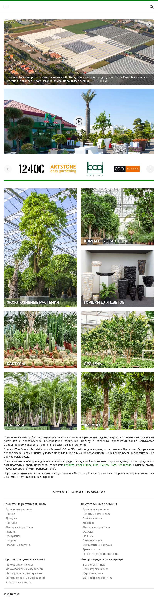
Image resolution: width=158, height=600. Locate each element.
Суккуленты (13, 536)
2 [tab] (9, 22)
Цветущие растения (18, 544)
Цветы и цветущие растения (100, 553)
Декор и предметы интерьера (102, 559)
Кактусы (11, 522)
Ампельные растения (19, 509)
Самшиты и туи (92, 540)
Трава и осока (92, 549)
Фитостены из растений (98, 577)
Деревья (88, 522)
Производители (95, 491)
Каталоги (77, 491)
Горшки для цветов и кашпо (24, 559)
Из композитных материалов (24, 569)
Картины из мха (93, 573)
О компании (60, 491)
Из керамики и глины (19, 564)
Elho (95, 464)
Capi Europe (84, 464)
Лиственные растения (20, 527)
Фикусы (11, 540)
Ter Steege (124, 464)
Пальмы (11, 531)
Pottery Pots (108, 464)
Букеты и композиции (97, 513)
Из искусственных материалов (25, 577)
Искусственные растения (99, 504)
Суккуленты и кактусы (97, 544)
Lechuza (69, 464)
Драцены (12, 518)
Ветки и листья (92, 518)
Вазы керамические (95, 569)
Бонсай (10, 513)
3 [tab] (11, 22)
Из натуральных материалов (24, 573)
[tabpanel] (79, 52)
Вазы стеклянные (94, 564)
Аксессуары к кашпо (19, 582)
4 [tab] (14, 22)
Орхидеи (88, 531)
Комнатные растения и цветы (25, 504)
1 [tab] (7, 22)
